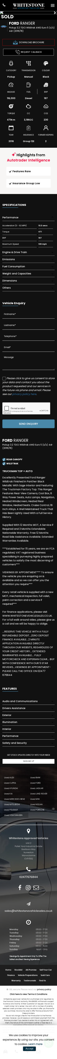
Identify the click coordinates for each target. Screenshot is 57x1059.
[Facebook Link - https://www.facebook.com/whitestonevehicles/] (19, 887)
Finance (11, 975)
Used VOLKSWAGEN (13, 815)
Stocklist (18, 970)
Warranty (16, 981)
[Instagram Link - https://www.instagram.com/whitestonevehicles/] (28, 887)
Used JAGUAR (36, 788)
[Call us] (4, 5)
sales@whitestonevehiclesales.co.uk (28, 911)
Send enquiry (28, 424)
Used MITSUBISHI (12, 804)
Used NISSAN (36, 804)
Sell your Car (46, 970)
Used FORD (35, 783)
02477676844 (28, 877)
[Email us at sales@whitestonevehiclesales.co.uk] (36, 887)
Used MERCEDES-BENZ (14, 799)
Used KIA (8, 794)
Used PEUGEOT (11, 810)
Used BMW (35, 778)
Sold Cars (45, 975)
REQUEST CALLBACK (31, 52)
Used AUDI (9, 778)
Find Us (42, 981)
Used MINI (35, 799)
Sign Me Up (28, 761)
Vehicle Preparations (28, 975)
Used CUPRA (10, 783)
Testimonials (30, 981)
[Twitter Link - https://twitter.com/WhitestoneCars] (23, 888)
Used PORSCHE (37, 810)
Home (8, 970)
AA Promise (31, 970)
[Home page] (28, 6)
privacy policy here (24, 394)
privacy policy (44, 990)
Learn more (35, 1044)
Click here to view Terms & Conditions (28, 994)
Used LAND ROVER (38, 794)
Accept (29, 1048)
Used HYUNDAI (11, 788)
